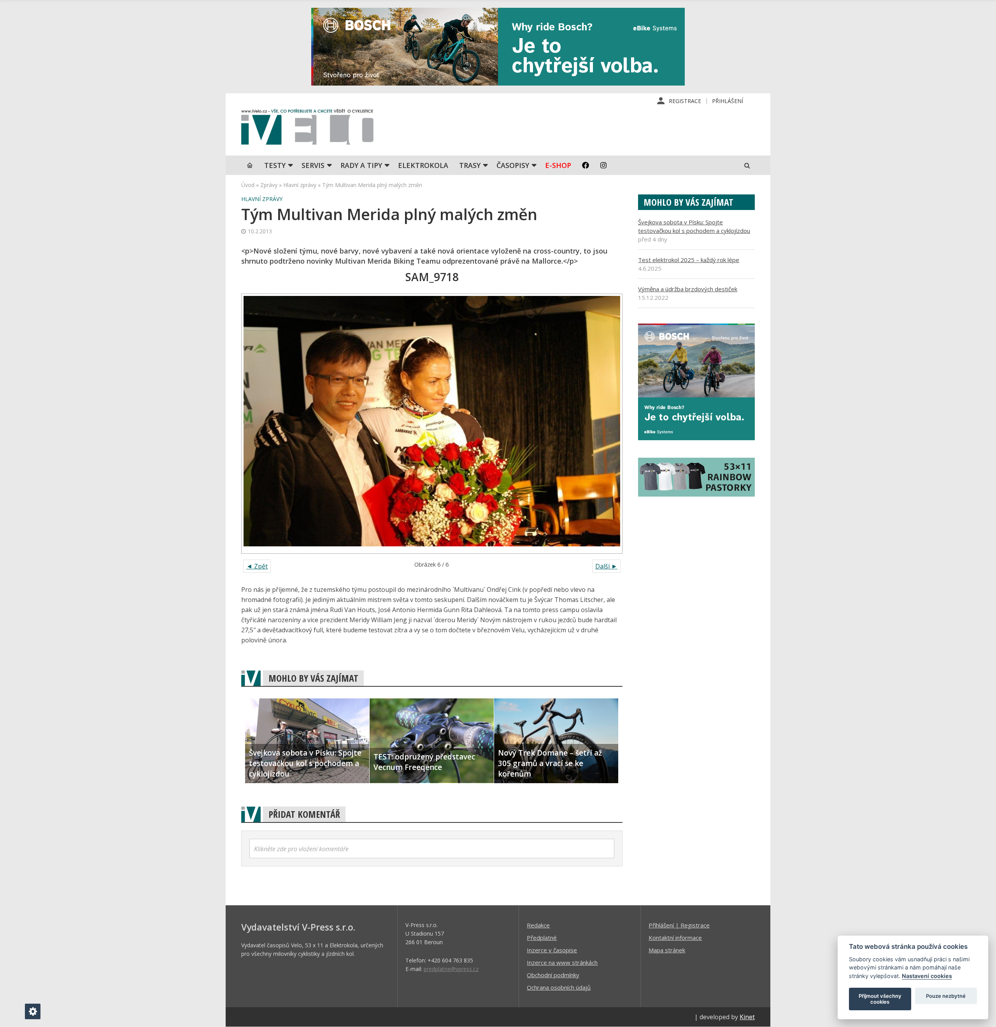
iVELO (307, 129)
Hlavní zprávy (299, 185)
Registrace (685, 101)
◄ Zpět (257, 566)
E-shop (558, 165)
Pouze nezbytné (946, 996)
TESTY (275, 165)
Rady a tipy (361, 165)
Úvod (247, 185)
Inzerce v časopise (552, 950)
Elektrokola (423, 165)
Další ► (606, 566)
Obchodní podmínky (553, 975)
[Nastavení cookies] (32, 1011)
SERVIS (313, 165)
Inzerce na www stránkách (562, 962)
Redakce (538, 925)
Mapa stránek (667, 950)
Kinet (747, 1017)
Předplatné (542, 937)
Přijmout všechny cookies (880, 999)
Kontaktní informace (675, 937)
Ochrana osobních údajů (559, 987)
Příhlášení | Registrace (679, 925)
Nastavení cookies (927, 976)
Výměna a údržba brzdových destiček (687, 289)
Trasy (469, 165)
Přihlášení (727, 101)
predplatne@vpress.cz (451, 969)
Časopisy (512, 165)
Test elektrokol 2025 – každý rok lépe (688, 260)
